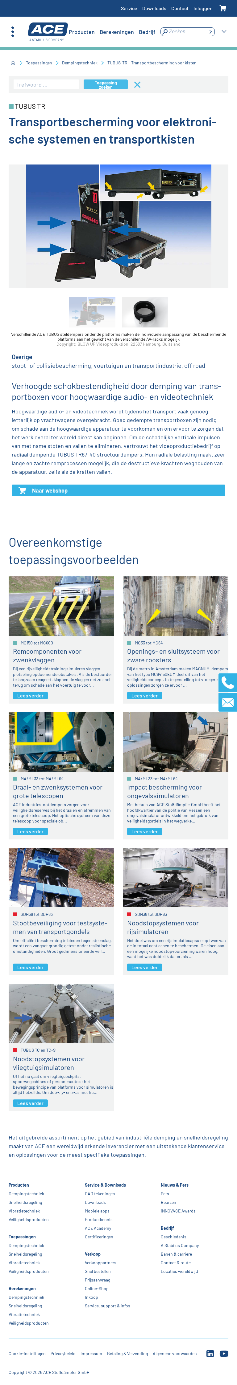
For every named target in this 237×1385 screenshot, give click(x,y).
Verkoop (93, 1254)
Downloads (154, 8)
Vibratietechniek (24, 1210)
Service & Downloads (105, 1185)
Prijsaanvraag (97, 1279)
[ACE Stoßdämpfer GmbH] (48, 31)
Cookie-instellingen (27, 1353)
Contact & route (176, 1262)
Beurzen (168, 1202)
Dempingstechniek (80, 62)
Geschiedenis (173, 1236)
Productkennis (99, 1219)
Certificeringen (99, 1236)
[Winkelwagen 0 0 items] (223, 8)
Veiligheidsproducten (29, 1219)
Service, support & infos (107, 1305)
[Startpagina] (13, 63)
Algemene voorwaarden (175, 1353)
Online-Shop (97, 1288)
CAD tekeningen (100, 1193)
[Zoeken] (210, 31)
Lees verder (30, 695)
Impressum (91, 1353)
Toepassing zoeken (106, 84)
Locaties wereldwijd (179, 1271)
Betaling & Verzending (127, 1353)
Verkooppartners (100, 1262)
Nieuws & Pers (175, 1185)
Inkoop (91, 1297)
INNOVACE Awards (178, 1210)
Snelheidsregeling (25, 1202)
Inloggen (203, 8)
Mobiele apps (97, 1210)
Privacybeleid (63, 1353)
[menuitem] (82, 31)
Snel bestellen (98, 1271)
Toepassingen (39, 62)
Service (129, 8)
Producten (19, 1185)
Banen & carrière (176, 1254)
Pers (165, 1193)
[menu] (112, 31)
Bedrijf (167, 1228)
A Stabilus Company (180, 1245)
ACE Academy (98, 1228)
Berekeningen (22, 1288)
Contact (180, 8)
